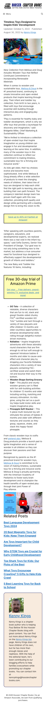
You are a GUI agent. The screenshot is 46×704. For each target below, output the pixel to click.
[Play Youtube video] (23, 503)
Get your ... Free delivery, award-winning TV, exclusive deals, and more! (23, 292)
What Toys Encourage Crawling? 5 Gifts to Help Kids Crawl (22, 574)
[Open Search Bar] (42, 14)
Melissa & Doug (28, 88)
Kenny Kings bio (24, 639)
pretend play (14, 438)
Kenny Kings (20, 616)
